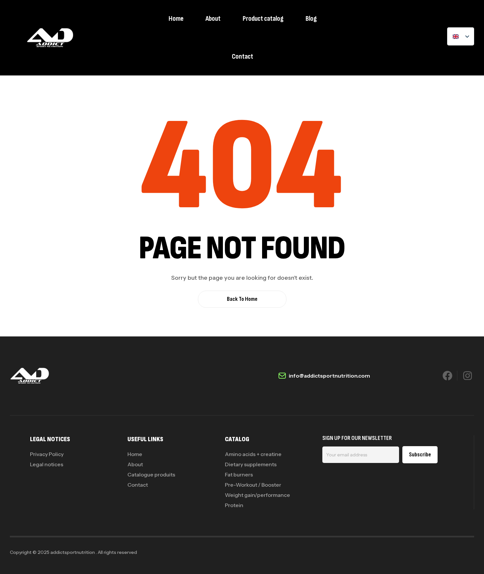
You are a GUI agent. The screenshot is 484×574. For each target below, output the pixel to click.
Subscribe (420, 454)
